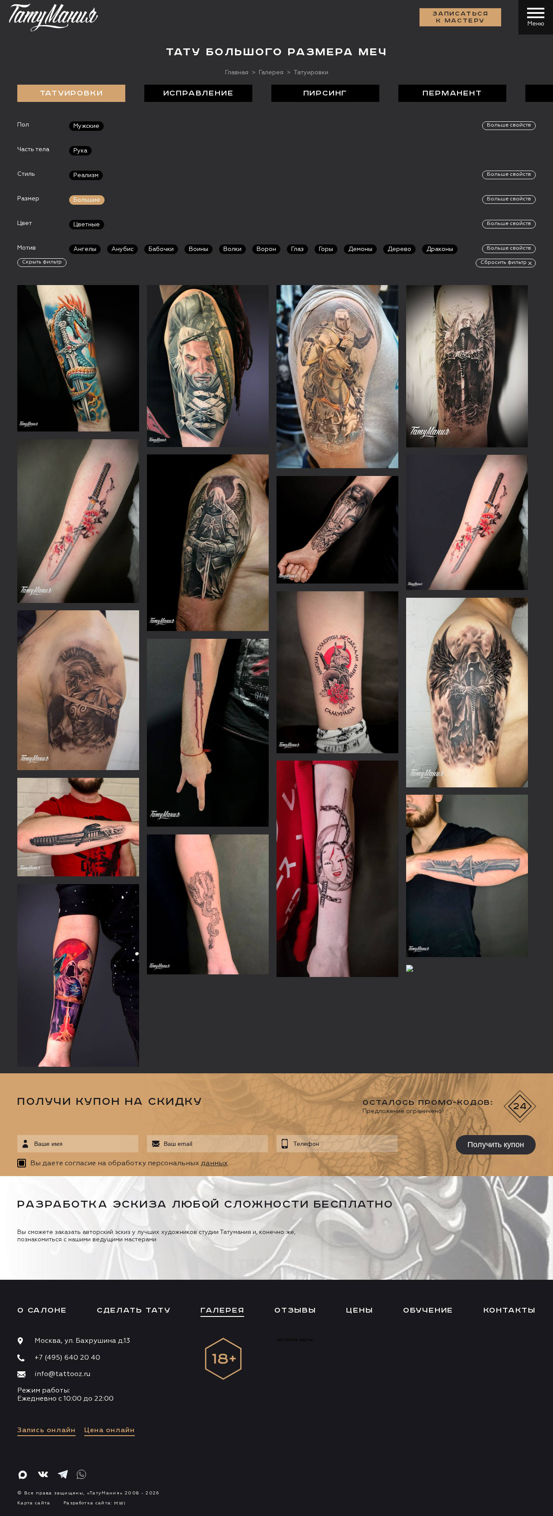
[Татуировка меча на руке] (467, 876)
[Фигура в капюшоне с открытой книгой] (78, 975)
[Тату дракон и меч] (78, 358)
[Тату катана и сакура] (467, 522)
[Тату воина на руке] (337, 376)
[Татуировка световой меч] (78, 827)
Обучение (428, 1310)
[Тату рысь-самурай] (337, 672)
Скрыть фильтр (42, 262)
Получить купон (495, 1144)
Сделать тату (134, 1310)
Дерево (399, 249)
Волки (232, 249)
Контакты (509, 1310)
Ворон (266, 249)
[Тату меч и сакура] (78, 521)
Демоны (360, 249)
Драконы (439, 249)
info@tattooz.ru (62, 1374)
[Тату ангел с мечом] (467, 692)
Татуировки (71, 93)
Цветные (86, 225)
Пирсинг (325, 93)
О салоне (42, 1310)
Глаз (297, 249)
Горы (326, 249)
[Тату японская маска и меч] (337, 869)
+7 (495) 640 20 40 (67, 1357)
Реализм (86, 175)
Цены (359, 1310)
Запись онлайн (46, 1430)
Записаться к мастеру (460, 17)
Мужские (86, 126)
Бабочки (161, 249)
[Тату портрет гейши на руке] (337, 530)
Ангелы (84, 249)
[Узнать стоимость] (115, 304)
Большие (86, 200)
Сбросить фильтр (503, 262)
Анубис (122, 249)
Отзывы (295, 1310)
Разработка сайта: (95, 1503)
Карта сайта (34, 1503)
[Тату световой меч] (208, 733)
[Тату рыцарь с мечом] (467, 366)
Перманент (452, 93)
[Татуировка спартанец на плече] (78, 690)
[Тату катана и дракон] (208, 904)
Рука (80, 151)
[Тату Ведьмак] (208, 366)
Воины (198, 249)
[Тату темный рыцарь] (208, 542)
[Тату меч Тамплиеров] (467, 968)
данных (214, 1163)
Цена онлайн (109, 1430)
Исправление (198, 93)
